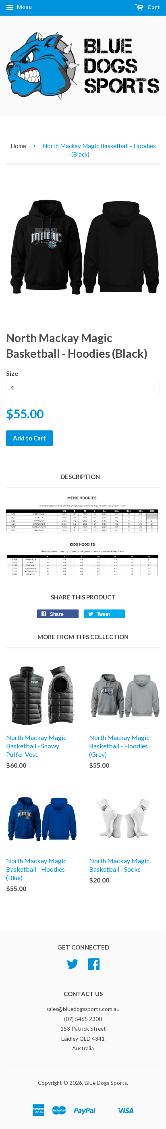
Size (12, 373)
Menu (24, 7)
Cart (153, 7)
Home (18, 145)
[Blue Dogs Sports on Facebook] (94, 967)
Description (80, 476)
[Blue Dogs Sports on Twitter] (72, 967)
